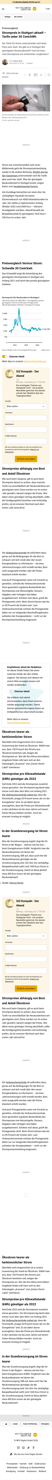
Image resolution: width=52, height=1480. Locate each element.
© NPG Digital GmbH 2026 (26, 1440)
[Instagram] (18, 1448)
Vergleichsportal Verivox (26, 186)
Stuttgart (7, 17)
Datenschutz (40, 1464)
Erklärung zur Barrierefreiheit (32, 1467)
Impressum (32, 1471)
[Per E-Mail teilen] (35, 74)
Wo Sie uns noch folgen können (28, 1454)
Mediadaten (12, 1467)
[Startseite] (6, 1424)
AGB (30, 1464)
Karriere (23, 1464)
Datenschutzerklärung (35, 361)
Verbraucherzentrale (16, 552)
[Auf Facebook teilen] (29, 74)
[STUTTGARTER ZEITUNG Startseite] (26, 9)
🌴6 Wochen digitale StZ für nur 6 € (26, 2)
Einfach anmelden (26, 459)
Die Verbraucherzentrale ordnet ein (19, 794)
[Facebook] (34, 1448)
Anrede (8, 401)
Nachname (9, 424)
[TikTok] (29, 1448)
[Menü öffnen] (3, 9)
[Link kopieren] (24, 75)
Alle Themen (18, 17)
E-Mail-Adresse (11, 436)
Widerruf (42, 1471)
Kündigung (11, 1471)
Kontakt (21, 1471)
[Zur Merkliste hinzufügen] (48, 74)
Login (48, 9)
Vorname (8, 413)
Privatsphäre (12, 1464)
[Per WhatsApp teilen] (41, 75)
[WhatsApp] (23, 1448)
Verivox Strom (16, 883)
